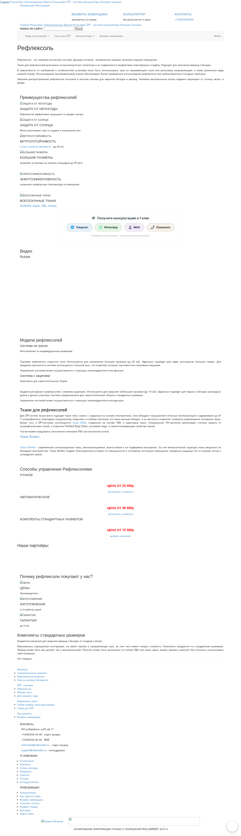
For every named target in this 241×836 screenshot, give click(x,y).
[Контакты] (232, 826)
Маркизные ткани (27, 701)
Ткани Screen (29, 436)
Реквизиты (26, 771)
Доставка (25, 810)
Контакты (25, 764)
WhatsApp (111, 227)
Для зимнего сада (27, 695)
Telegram (82, 227)
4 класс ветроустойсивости (35, 146)
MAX (137, 227)
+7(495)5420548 (184, 19)
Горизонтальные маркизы (32, 673)
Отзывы (24, 778)
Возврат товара (29, 806)
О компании (27, 760)
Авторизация (27, 5)
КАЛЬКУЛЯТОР (134, 14)
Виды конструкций (36, 36)
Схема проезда (29, 768)
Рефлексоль (24, 688)
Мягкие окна (24, 692)
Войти (217, 36)
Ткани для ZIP (62, 36)
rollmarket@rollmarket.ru (35, 745)
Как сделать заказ (30, 796)
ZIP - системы (25, 685)
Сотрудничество (29, 782)
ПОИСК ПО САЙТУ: (31, 28)
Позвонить (163, 227)
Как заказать (24, 713)
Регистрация (42, 5)
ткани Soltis (79, 422)
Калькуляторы (84, 36)
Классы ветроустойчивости (32, 680)
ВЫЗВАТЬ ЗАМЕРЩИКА (89, 14)
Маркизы (22, 669)
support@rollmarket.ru (33, 750)
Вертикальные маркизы (30, 676)
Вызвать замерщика (111, 36)
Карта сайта (27, 813)
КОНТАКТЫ (183, 14)
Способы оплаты (30, 803)
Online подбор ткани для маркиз (36, 704)
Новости (24, 775)
